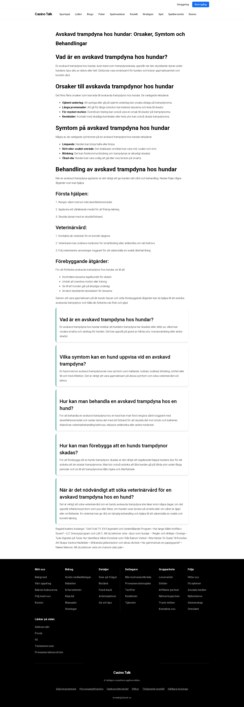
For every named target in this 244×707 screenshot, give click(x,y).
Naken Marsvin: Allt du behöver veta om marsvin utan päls (89, 547)
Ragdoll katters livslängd (70, 528)
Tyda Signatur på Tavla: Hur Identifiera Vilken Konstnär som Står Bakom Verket (101, 538)
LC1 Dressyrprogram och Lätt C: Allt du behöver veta (96, 533)
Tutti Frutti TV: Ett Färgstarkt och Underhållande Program (118, 528)
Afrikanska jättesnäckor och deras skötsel (114, 542)
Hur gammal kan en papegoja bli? (161, 542)
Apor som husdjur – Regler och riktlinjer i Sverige (157, 533)
